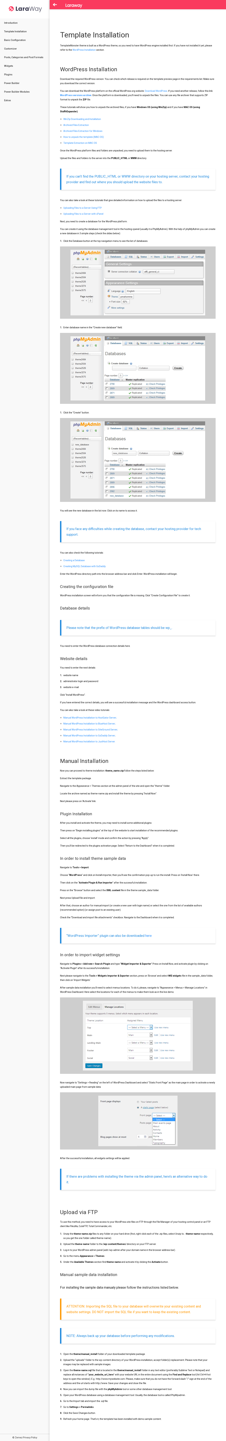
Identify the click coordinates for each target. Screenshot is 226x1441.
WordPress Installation (84, 50)
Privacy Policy (30, 1437)
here (148, 936)
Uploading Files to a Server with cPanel (83, 214)
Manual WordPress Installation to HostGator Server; (90, 717)
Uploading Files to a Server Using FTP (82, 208)
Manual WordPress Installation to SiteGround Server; (90, 729)
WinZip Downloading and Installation (82, 119)
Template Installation (15, 31)
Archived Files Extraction (76, 125)
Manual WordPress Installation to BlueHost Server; (89, 723)
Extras (7, 100)
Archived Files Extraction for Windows (82, 131)
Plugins (8, 74)
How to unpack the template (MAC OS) (83, 137)
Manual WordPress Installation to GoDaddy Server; (89, 735)
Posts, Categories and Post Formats (23, 57)
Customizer (10, 48)
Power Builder (12, 83)
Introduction (11, 23)
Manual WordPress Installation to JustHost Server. (89, 741)
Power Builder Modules (17, 91)
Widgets (8, 66)
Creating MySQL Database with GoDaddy (84, 566)
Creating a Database (74, 560)
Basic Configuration (15, 40)
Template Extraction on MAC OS (80, 143)
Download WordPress (156, 91)
